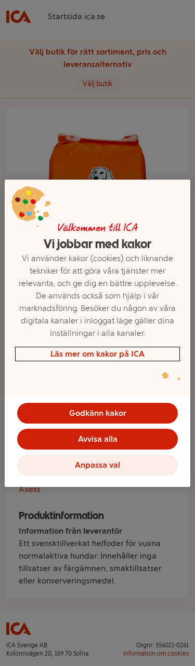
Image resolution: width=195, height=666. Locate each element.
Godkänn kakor (97, 413)
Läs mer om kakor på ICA (97, 354)
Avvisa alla (98, 439)
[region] (97, 333)
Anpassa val (97, 465)
